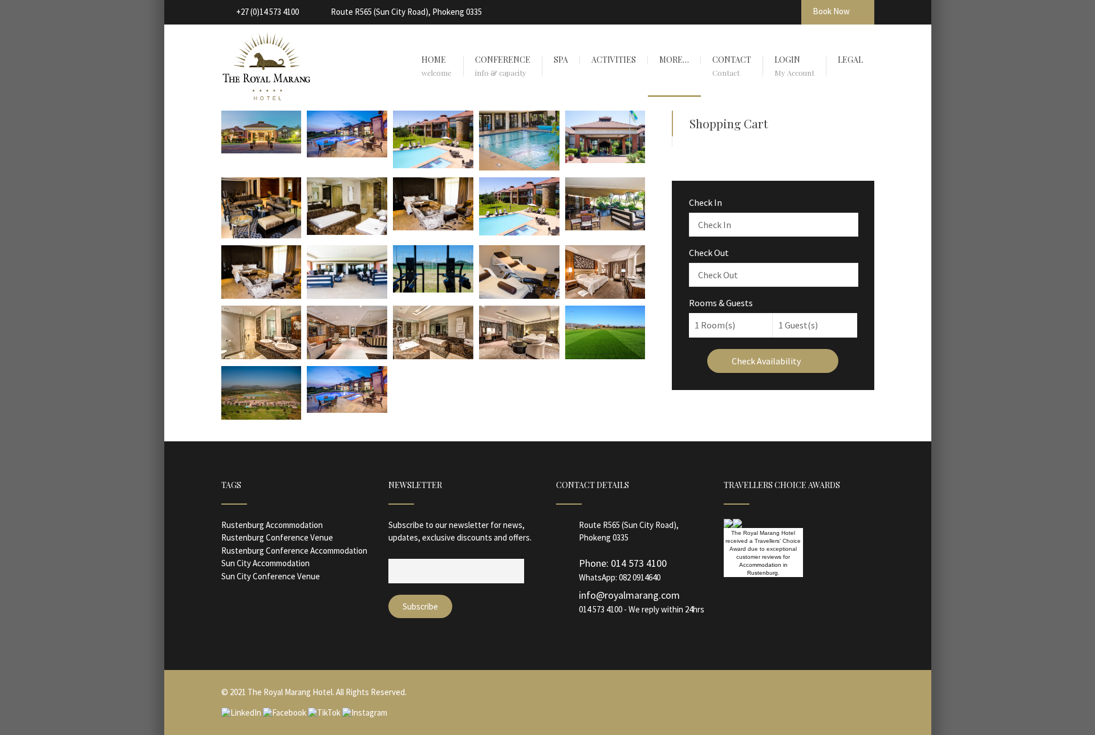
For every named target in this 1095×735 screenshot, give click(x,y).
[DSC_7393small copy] (519, 232)
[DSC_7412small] (261, 235)
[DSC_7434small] (519, 167)
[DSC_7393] (433, 164)
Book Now (832, 11)
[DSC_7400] (347, 295)
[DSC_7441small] (433, 289)
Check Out (709, 252)
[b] (261, 356)
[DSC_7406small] (347, 231)
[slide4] (347, 154)
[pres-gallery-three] (433, 356)
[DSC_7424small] (605, 159)
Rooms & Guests (721, 302)
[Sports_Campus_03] (605, 356)
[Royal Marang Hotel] (261, 150)
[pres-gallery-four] (347, 356)
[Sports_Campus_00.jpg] (261, 416)
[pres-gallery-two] (519, 356)
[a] (605, 295)
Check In (705, 202)
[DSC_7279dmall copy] (605, 227)
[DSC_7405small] (433, 227)
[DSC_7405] (261, 295)
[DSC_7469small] (519, 295)
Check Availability (767, 361)
